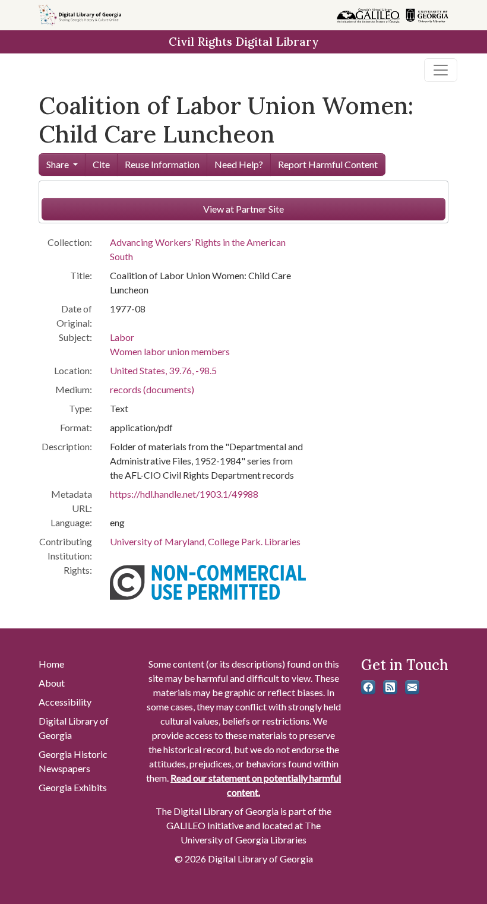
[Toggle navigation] (440, 70)
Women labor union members (170, 351)
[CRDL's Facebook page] (368, 687)
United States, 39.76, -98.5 (163, 370)
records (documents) (152, 389)
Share (57, 164)
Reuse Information (162, 164)
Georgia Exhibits (73, 787)
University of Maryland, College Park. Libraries (205, 541)
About (52, 682)
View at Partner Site (243, 208)
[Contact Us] (412, 687)
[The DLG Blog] (390, 687)
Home (51, 663)
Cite (101, 164)
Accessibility (65, 701)
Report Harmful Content (328, 164)
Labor (122, 337)
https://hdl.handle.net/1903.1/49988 (184, 494)
